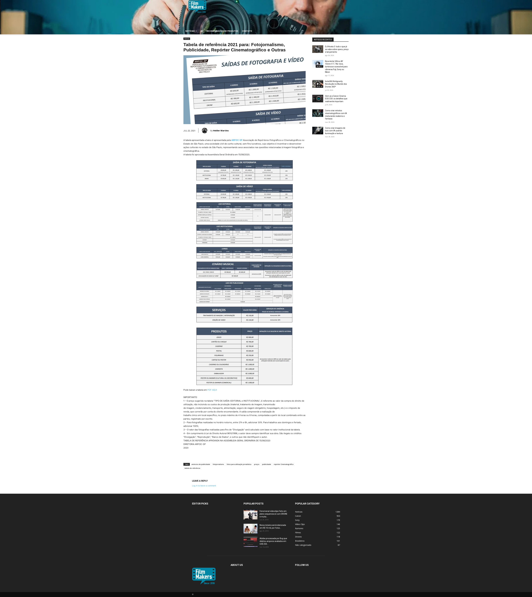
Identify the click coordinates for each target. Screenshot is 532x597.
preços (256, 464)
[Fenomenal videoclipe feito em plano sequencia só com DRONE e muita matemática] (250, 514)
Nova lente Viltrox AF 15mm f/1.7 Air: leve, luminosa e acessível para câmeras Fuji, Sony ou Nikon (336, 66)
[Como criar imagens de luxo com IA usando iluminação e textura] (317, 130)
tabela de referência (192, 468)
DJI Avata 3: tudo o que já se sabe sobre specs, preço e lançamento (337, 49)
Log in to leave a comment (204, 485)
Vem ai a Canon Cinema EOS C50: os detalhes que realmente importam (336, 99)
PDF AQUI (212, 390)
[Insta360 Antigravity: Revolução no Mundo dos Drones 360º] (317, 84)
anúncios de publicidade (200, 464)
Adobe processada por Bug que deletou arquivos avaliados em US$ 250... (273, 541)
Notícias (186, 39)
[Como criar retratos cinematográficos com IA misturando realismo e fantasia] (317, 113)
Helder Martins (221, 130)
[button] (345, 31)
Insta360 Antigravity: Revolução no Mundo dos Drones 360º (336, 84)
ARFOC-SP (236, 140)
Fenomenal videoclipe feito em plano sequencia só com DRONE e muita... (273, 514)
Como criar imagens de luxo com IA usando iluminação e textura (335, 130)
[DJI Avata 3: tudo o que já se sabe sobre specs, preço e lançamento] (317, 49)
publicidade (266, 464)
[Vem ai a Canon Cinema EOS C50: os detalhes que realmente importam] (317, 98)
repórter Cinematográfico (284, 464)
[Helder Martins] (206, 130)
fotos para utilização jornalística (239, 464)
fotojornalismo (218, 464)
